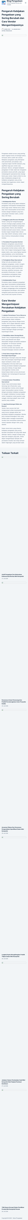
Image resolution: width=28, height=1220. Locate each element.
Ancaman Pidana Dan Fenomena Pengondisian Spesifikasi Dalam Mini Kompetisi (13, 829)
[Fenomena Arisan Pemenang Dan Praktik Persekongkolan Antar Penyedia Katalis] (14, 640)
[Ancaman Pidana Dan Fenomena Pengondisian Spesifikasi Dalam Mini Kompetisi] (14, 767)
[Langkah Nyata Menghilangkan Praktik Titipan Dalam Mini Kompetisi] (14, 894)
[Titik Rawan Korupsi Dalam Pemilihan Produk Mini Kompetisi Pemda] (14, 1147)
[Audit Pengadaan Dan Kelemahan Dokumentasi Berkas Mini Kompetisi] (14, 514)
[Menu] (25, 2)
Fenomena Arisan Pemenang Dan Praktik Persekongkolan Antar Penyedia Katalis (14, 701)
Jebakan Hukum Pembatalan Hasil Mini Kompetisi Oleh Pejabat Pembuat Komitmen (13, 1082)
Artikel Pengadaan (7, 30)
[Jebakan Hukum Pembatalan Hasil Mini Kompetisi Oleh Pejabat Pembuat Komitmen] (14, 1020)
